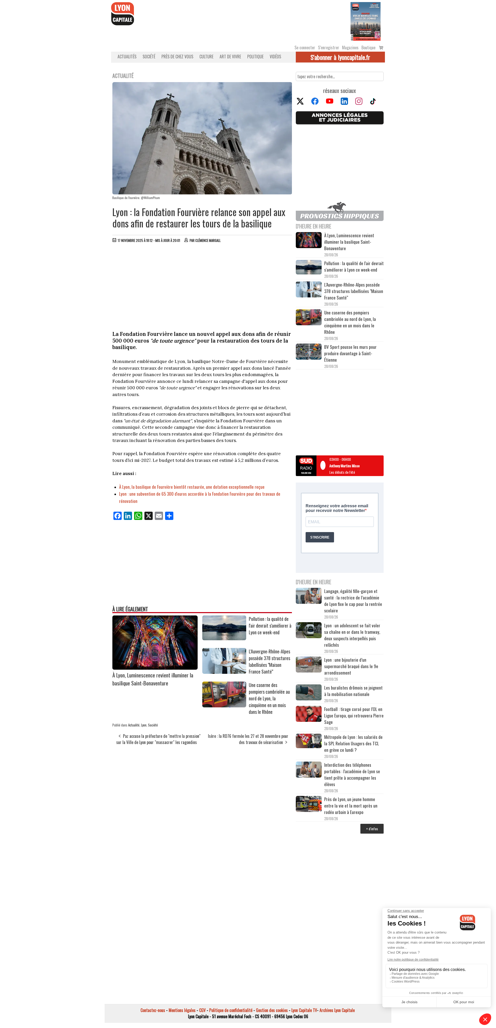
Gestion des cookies (272, 1010)
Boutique (368, 47)
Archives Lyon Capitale (337, 1010)
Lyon (143, 724)
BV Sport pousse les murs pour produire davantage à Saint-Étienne (350, 353)
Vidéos (275, 56)
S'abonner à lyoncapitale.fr (340, 57)
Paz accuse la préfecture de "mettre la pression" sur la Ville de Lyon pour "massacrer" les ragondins (158, 739)
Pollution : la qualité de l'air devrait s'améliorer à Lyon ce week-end (270, 625)
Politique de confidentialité (230, 1010)
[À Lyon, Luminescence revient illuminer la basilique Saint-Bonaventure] (155, 668)
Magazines (350, 47)
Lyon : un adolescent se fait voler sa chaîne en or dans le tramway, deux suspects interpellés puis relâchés (352, 635)
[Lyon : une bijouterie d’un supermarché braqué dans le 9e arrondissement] (309, 665)
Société (149, 56)
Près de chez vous (177, 56)
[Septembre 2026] (365, 21)
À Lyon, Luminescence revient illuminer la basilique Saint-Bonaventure (152, 679)
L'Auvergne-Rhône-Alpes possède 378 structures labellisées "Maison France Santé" (269, 661)
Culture (206, 56)
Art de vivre (230, 56)
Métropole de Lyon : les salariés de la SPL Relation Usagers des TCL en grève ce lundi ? (353, 743)
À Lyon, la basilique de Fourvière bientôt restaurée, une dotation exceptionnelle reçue (192, 487)
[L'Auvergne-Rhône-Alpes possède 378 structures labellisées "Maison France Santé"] (224, 672)
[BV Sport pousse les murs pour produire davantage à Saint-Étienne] (309, 352)
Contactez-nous (153, 1010)
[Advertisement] (202, 285)
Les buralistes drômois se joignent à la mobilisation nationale (353, 690)
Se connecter (305, 47)
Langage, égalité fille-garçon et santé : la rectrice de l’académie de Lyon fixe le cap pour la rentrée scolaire (353, 601)
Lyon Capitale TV (304, 1010)
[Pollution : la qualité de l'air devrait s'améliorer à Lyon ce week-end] (224, 638)
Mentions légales (182, 1010)
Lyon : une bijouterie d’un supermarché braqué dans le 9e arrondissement (351, 666)
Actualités (127, 56)
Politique (255, 56)
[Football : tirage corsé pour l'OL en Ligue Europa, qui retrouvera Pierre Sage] (309, 714)
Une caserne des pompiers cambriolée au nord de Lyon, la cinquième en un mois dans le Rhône (269, 698)
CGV (202, 1010)
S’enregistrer (328, 47)
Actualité (134, 724)
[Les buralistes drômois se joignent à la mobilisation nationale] (309, 693)
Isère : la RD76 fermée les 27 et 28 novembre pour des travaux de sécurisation (248, 739)
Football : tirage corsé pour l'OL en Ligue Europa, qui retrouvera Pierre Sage (354, 715)
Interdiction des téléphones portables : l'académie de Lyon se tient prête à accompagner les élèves (352, 774)
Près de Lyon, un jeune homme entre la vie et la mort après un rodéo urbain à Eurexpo (350, 805)
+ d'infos (372, 828)
